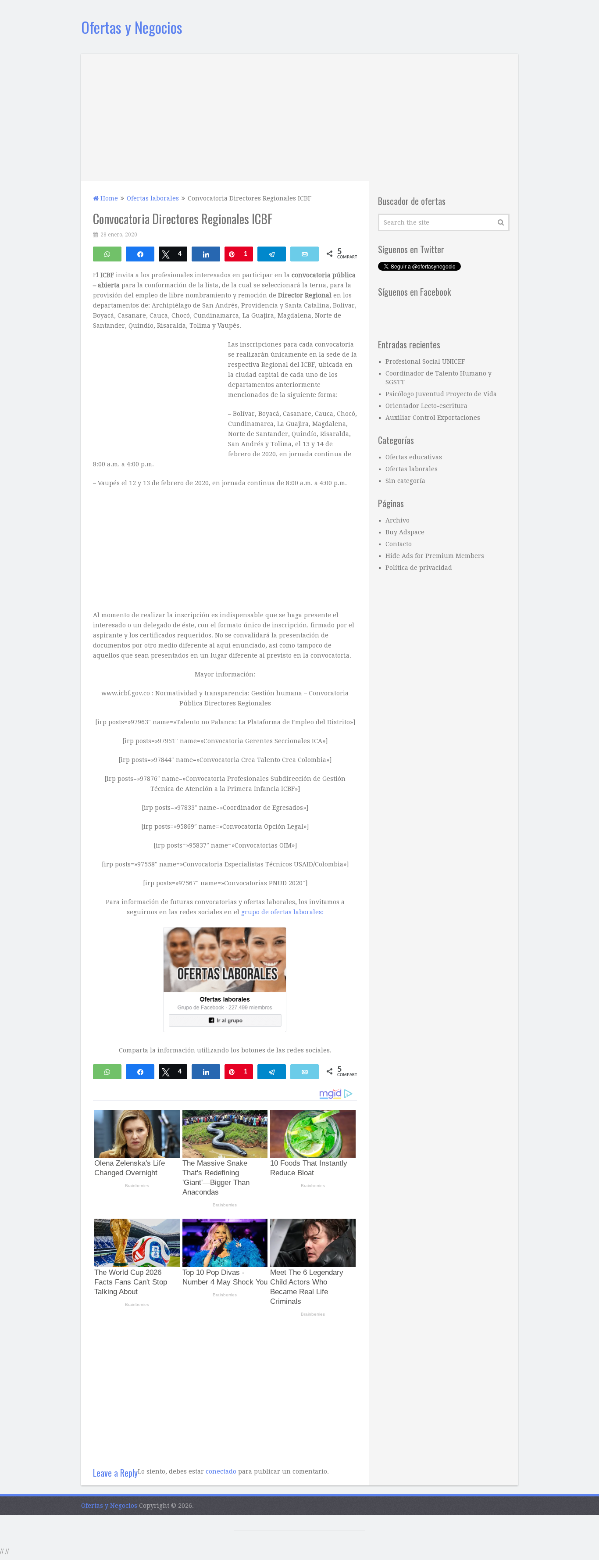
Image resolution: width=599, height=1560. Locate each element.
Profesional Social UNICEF (425, 361)
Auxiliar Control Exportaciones (432, 417)
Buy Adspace (404, 532)
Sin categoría (405, 480)
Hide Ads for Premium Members (434, 555)
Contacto (398, 543)
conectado (221, 1471)
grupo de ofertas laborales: (282, 912)
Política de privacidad (418, 567)
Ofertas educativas (413, 457)
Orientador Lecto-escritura (426, 405)
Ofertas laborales (411, 468)
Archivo (397, 520)
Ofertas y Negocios (131, 27)
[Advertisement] (299, 115)
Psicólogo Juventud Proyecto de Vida (441, 393)
